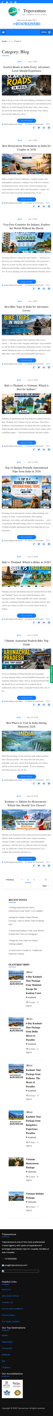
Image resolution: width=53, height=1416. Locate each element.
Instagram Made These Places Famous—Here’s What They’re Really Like (26, 921)
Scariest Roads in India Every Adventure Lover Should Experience (26, 68)
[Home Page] (3, 32)
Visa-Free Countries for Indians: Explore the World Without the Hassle (26, 226)
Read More (26, 121)
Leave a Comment (35, 124)
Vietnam (32, 1171)
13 (47, 879)
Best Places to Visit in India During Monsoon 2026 (26, 724)
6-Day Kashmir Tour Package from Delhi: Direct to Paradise (34, 1032)
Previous (10, 879)
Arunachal (7, 1348)
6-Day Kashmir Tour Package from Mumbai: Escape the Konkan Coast (34, 985)
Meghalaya (7, 1341)
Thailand (6, 1367)
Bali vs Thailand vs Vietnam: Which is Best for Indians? (26, 387)
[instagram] (11, 1)
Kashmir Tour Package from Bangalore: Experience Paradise (33, 1125)
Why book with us (10, 1295)
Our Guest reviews (11, 1321)
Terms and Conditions (12, 1308)
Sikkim (5, 1335)
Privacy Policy (8, 1315)
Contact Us (7, 1302)
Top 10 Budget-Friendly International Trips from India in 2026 (26, 469)
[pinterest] (49, 128)
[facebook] (3, 1)
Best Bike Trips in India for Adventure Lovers (27, 308)
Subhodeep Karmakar (13, 124)
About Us (6, 1289)
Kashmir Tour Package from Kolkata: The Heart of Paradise (33, 1078)
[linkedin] (44, 128)
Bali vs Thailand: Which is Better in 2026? (26, 562)
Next (45, 886)
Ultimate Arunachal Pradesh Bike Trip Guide (26, 642)
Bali (3, 1361)
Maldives (6, 1354)
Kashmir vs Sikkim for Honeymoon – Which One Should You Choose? (26, 803)
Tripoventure (34, 10)
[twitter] (7, 1)
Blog (20, 62)
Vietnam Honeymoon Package (32, 1163)
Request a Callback (51, 674)
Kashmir (32, 997)
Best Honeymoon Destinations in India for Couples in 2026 (26, 147)
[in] (15, 1)
